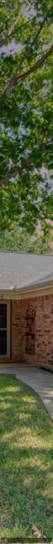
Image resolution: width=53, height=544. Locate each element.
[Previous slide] (47, 540)
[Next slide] (49, 540)
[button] (4, 540)
